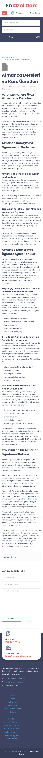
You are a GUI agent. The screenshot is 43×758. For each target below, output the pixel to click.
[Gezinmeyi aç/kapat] (4, 13)
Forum (13, 699)
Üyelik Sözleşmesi (12, 735)
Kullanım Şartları (12, 732)
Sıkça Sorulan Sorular (12, 709)
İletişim (13, 712)
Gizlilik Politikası (12, 739)
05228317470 (12, 642)
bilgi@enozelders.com (18, 656)
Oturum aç (21, 13)
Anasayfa (6, 58)
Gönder (11, 618)
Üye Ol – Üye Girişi (11, 722)
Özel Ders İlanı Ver (11, 725)
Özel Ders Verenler (11, 729)
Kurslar (16, 58)
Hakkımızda (12, 702)
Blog (13, 695)
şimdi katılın (35, 13)
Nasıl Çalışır (12, 705)
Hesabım (12, 719)
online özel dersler (27, 499)
